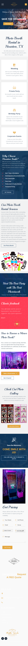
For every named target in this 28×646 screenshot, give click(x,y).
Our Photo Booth (6, 614)
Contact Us (5, 622)
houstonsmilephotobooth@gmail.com (13, 597)
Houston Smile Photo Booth (17, 641)
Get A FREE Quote (7, 617)
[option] (13, 313)
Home (3, 612)
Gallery (4, 620)
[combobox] (8, 530)
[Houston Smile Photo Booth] (14, 4)
